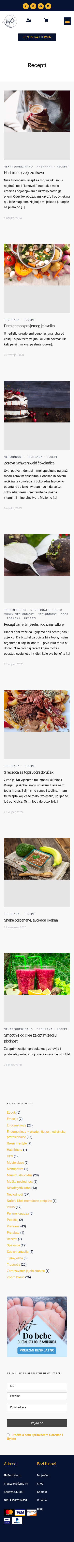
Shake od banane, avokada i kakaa (31, 920)
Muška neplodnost (19, 614)
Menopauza (15, 1169)
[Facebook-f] (26, 6)
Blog (40, 1508)
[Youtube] (41, 6)
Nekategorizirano (18, 166)
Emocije (12, 1119)
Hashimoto (14, 1150)
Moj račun (43, 1475)
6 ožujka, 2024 (13, 218)
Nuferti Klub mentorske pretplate (29, 1201)
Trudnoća (13, 1264)
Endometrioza (15, 610)
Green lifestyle (17, 1143)
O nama (42, 1500)
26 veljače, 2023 (13, 664)
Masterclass (15, 1162)
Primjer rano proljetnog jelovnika (29, 325)
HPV (10, 1156)
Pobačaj (13, 618)
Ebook (11, 1112)
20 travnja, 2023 (14, 355)
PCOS (64, 614)
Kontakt (42, 1491)
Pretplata (13, 1233)
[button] (67, 21)
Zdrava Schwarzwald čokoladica (29, 463)
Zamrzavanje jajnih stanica (26, 1271)
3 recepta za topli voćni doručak (28, 772)
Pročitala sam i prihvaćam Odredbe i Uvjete (35, 1437)
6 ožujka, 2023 (13, 508)
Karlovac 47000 (13, 1491)
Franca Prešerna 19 (16, 1483)
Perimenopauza (18, 1213)
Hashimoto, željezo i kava (24, 172)
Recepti (63, 166)
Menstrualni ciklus (46, 610)
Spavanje (13, 1245)
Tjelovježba (15, 1258)
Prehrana (45, 166)
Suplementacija (18, 1252)
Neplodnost (13, 457)
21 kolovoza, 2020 (15, 927)
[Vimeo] (48, 6)
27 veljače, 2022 (13, 812)
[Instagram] (33, 6)
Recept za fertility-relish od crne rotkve (34, 624)
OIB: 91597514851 (15, 1500)
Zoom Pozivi (15, 1277)
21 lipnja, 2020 (13, 1064)
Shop (40, 1483)
